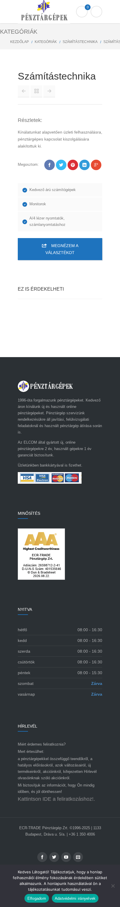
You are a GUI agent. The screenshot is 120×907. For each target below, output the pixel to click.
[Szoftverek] (23, 91)
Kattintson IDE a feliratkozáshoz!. (56, 799)
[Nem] (113, 886)
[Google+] (96, 165)
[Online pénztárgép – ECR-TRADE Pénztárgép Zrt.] (60, 12)
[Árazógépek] (49, 91)
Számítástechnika (80, 42)
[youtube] (66, 857)
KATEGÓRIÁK (46, 42)
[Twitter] (61, 165)
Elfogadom (36, 898)
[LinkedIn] (84, 165)
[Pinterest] (73, 165)
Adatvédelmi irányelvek (75, 898)
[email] (78, 857)
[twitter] (54, 857)
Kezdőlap (19, 42)
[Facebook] (49, 165)
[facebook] (42, 857)
